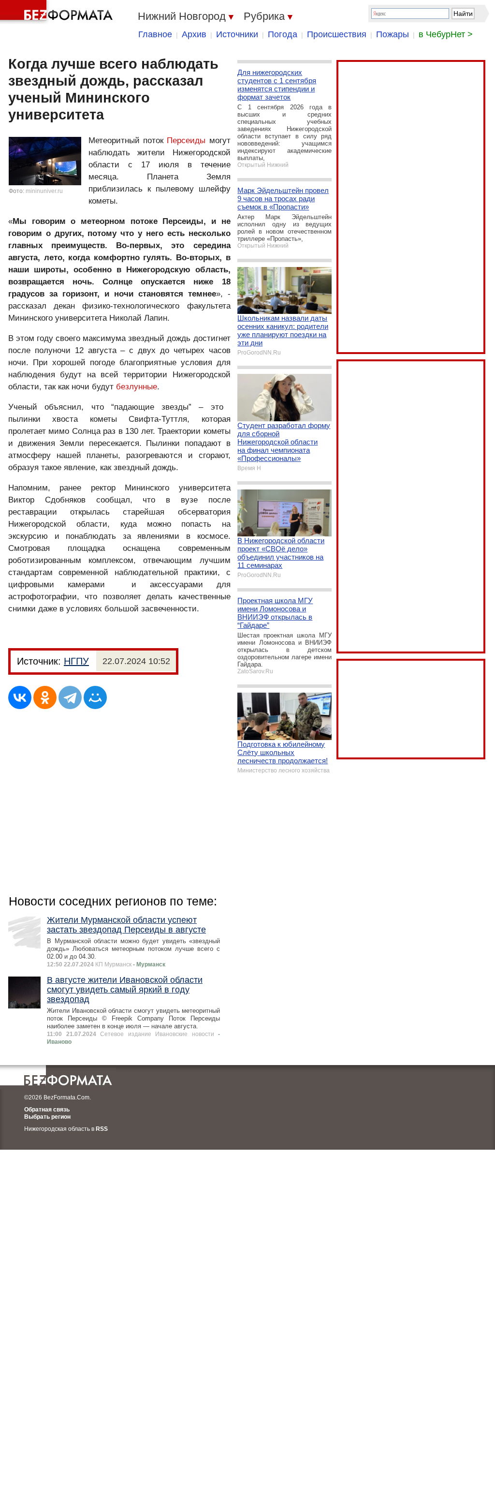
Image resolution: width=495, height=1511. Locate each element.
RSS (102, 1129)
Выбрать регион (47, 1116)
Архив (194, 34)
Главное (155, 34)
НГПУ (76, 661)
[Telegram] (70, 697)
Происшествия (336, 34)
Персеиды (186, 140)
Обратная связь (47, 1109)
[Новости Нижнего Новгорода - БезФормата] (58, 12)
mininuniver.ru (44, 191)
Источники (237, 34)
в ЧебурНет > (446, 34)
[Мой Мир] (95, 697)
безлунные (136, 386)
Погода (282, 34)
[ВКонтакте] (19, 697)
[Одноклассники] (45, 697)
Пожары (392, 34)
